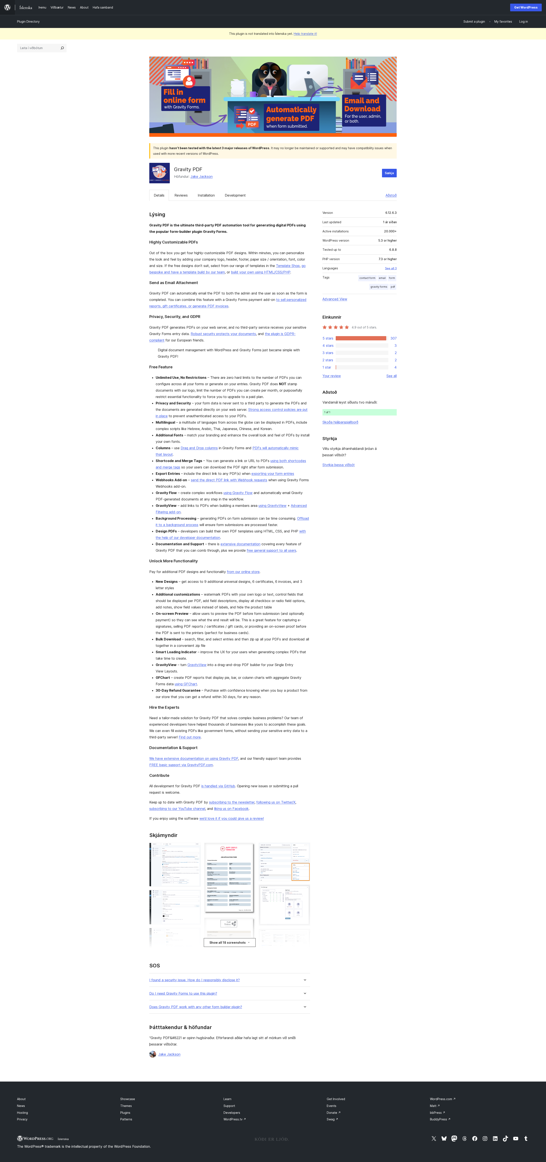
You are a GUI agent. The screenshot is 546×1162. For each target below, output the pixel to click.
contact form (367, 278)
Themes (126, 1106)
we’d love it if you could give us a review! (231, 818)
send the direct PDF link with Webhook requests (229, 480)
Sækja (389, 173)
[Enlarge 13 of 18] (304, 935)
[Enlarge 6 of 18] (249, 848)
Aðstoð (391, 195)
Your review (331, 376)
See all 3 (391, 268)
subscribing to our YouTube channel (177, 808)
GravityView (196, 665)
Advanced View (334, 299)
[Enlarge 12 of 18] (304, 890)
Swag (332, 1119)
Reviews (181, 195)
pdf (393, 286)
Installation (206, 195)
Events (331, 1106)
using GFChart (186, 684)
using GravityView (272, 505)
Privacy (22, 1119)
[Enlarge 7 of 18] (249, 923)
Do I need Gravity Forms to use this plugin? (183, 993)
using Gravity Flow (238, 493)
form (392, 278)
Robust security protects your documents (223, 334)
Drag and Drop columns (199, 448)
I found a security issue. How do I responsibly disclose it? (194, 980)
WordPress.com (443, 1099)
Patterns (126, 1119)
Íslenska (63, 1139)
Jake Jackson (201, 176)
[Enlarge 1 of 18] (195, 848)
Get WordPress (526, 7)
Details (159, 195)
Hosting (22, 1112)
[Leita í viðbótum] (62, 48)
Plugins (125, 1112)
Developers (232, 1112)
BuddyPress (440, 1119)
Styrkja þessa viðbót (338, 465)
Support (229, 1106)
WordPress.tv (235, 1119)
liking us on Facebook (231, 808)
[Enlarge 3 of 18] (195, 934)
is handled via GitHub (218, 786)
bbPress (437, 1112)
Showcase (127, 1099)
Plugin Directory (28, 21)
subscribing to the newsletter (231, 802)
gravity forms (378, 286)
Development (235, 195)
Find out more (190, 737)
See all (391, 376)
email (382, 278)
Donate (334, 1112)
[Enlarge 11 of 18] (304, 848)
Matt (435, 1106)
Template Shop (288, 266)
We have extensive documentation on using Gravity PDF (193, 758)
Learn (227, 1099)
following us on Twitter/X (275, 802)
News (21, 1106)
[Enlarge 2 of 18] (195, 896)
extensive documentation (240, 544)
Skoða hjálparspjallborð (340, 422)
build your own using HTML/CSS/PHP (260, 272)
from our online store (243, 572)
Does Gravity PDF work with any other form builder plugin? (195, 1007)
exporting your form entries (272, 473)
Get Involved (336, 1099)
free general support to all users (271, 550)
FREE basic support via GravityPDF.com (181, 765)
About (21, 1099)
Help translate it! (305, 33)
